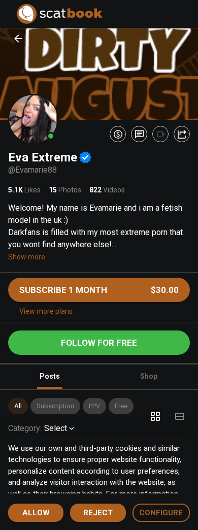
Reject (98, 512)
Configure (161, 512)
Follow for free (99, 343)
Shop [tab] (148, 376)
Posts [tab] (50, 376)
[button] (18, 406)
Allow (36, 512)
